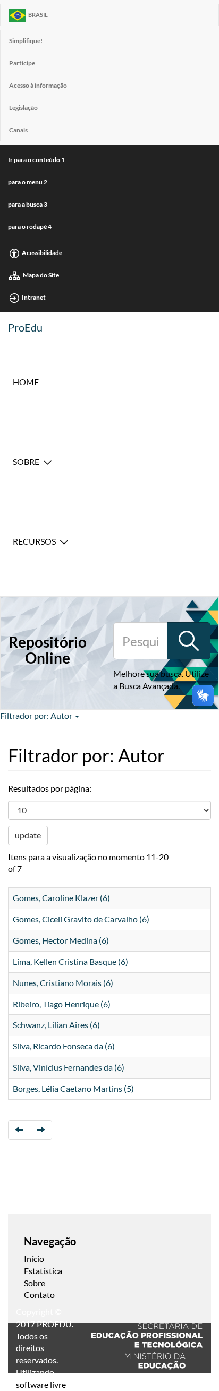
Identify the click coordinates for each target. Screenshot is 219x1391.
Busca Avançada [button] (148, 686)
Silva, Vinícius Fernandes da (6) (68, 1067)
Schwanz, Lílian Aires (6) (56, 1025)
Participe (22, 63)
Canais (18, 130)
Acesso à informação (38, 85)
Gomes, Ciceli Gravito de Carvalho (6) (81, 919)
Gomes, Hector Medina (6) (61, 940)
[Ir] (188, 640)
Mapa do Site (41, 275)
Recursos (34, 541)
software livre (41, 1384)
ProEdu (25, 327)
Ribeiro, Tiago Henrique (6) (62, 1004)
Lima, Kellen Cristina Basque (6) (70, 961)
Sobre (26, 461)
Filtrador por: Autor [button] (37, 715)
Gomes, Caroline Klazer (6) (61, 898)
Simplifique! (26, 41)
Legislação (23, 108)
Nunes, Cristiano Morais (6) (63, 983)
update (28, 835)
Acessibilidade (42, 253)
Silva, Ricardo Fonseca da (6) (64, 1046)
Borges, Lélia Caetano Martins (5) (73, 1088)
